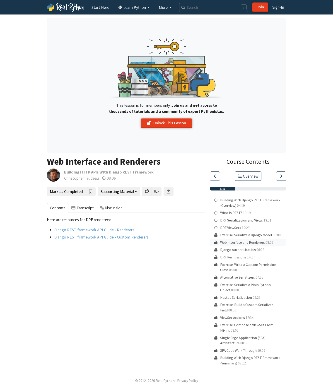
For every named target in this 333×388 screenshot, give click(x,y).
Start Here (100, 7)
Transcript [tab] (85, 207)
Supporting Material (117, 191)
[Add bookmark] (91, 191)
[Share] (169, 191)
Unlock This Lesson (169, 122)
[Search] (182, 7)
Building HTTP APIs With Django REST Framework (109, 172)
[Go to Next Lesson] (281, 176)
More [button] (164, 7)
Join (260, 7)
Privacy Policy (187, 380)
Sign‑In (278, 7)
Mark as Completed (66, 191)
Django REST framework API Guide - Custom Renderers (101, 237)
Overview (250, 176)
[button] (147, 191)
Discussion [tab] (114, 207)
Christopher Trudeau (81, 178)
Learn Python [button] (134, 7)
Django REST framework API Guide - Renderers (94, 229)
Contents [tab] (57, 207)
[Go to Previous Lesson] (215, 176)
